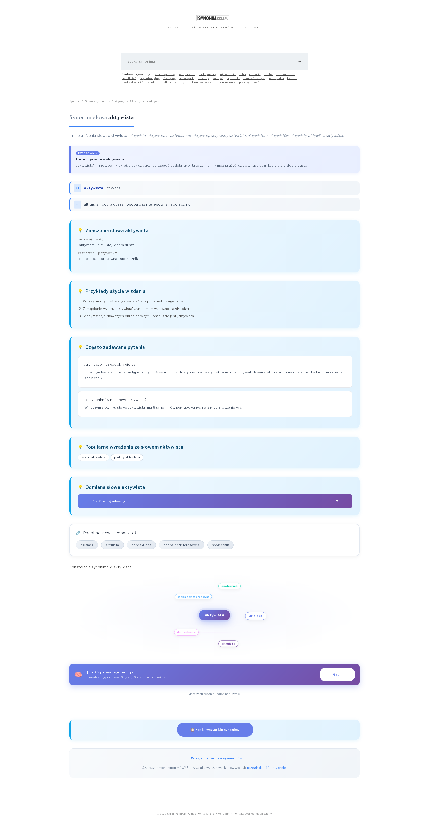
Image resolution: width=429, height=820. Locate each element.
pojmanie (233, 78)
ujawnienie (228, 74)
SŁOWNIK (213, 27)
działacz (113, 188)
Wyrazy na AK (124, 101)
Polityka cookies (244, 813)
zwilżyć (218, 78)
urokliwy (165, 82)
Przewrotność (285, 74)
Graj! (337, 674)
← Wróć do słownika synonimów (214, 758)
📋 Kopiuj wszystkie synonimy (215, 730)
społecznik (180, 204)
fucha (268, 74)
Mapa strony (264, 813)
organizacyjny (150, 78)
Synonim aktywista (150, 101)
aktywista (87, 245)
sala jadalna (187, 74)
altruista (91, 204)
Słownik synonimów (98, 101)
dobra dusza (113, 204)
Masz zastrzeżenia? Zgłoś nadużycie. (214, 694)
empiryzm (181, 82)
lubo (242, 74)
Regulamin (224, 813)
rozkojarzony (207, 74)
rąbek (151, 82)
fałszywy (169, 78)
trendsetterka (201, 82)
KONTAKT (253, 27)
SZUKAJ (174, 27)
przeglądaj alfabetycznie (266, 768)
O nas (192, 813)
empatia (255, 74)
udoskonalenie (225, 82)
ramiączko (276, 78)
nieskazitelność (132, 82)
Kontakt (203, 813)
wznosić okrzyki (254, 78)
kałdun (292, 78)
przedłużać (128, 78)
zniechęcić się (165, 74)
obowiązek (186, 78)
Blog (213, 813)
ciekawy (203, 78)
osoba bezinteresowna (147, 204)
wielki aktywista (93, 457)
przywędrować (249, 82)
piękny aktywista (127, 457)
